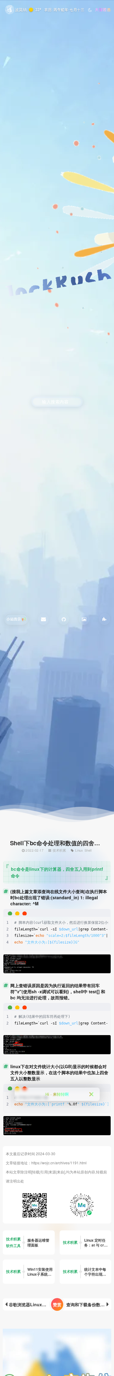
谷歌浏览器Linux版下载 (32, 1304)
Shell (88, 850)
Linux (79, 850)
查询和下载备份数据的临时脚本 (88, 1304)
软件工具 (13, 1245)
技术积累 (59, 850)
